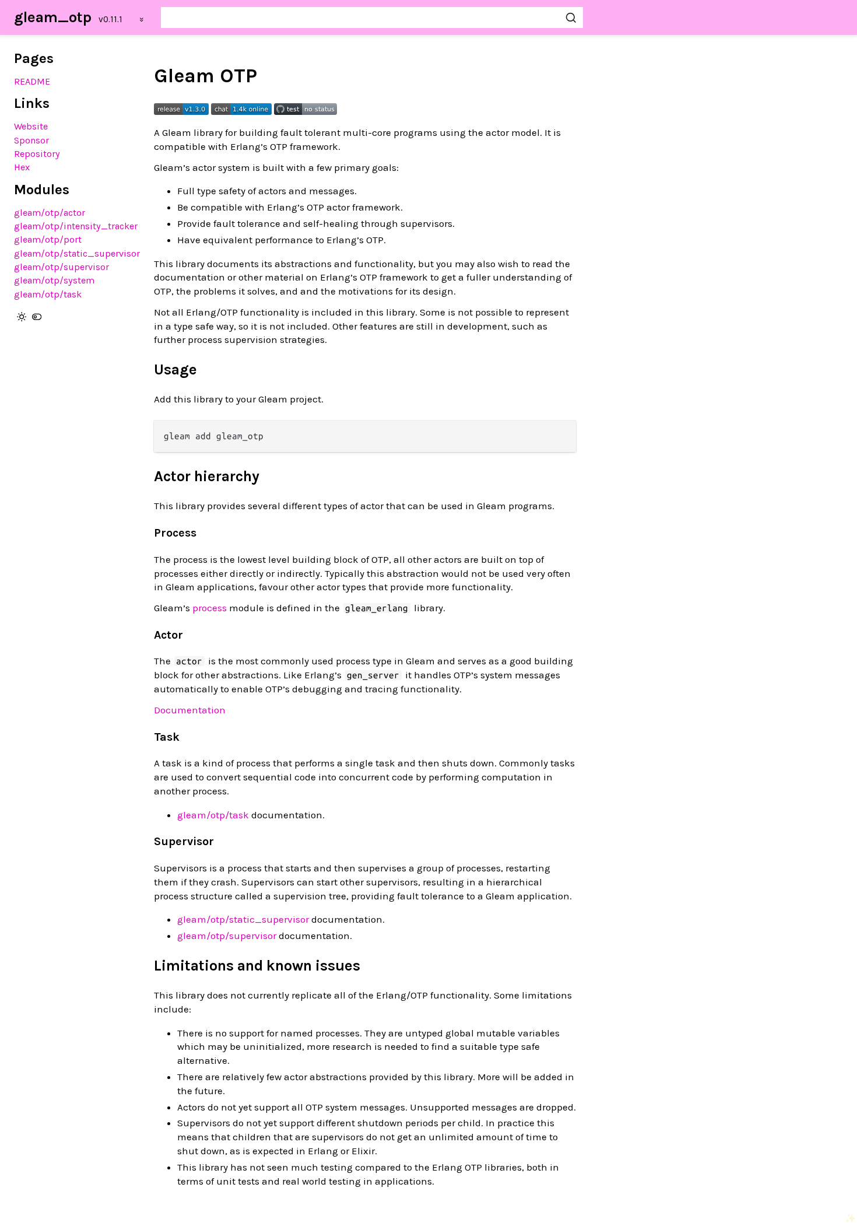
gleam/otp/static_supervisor (77, 253)
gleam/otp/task (48, 294)
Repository (37, 153)
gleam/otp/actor (49, 212)
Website (31, 126)
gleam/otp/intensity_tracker (76, 226)
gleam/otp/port (48, 239)
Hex (22, 167)
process (209, 608)
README (32, 81)
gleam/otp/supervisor (61, 266)
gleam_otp (53, 17)
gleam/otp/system (54, 280)
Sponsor (31, 140)
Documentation (190, 710)
